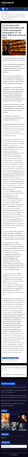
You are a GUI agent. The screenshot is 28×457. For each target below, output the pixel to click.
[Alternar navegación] (7, 9)
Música (16, 357)
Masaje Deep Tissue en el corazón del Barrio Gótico (14, 400)
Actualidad (5, 357)
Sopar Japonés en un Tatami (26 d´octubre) (13, 374)
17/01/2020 (6, 360)
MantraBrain (15, 455)
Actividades (11, 357)
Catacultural (7, 2)
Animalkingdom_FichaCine (16, 414)
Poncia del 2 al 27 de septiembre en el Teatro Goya (15, 368)
